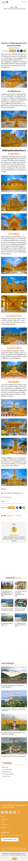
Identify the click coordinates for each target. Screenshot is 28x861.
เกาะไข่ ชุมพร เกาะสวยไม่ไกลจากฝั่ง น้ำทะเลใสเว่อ (7, 609)
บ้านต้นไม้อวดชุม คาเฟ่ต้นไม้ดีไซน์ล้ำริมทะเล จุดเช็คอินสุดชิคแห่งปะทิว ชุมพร (7, 593)
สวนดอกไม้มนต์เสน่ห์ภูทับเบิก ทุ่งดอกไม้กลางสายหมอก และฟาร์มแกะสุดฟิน (13, 733)
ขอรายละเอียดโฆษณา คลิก (9, 839)
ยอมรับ (14, 859)
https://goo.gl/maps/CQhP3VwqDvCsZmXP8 (13, 503)
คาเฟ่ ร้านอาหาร (5, 824)
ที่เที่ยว (16, 7)
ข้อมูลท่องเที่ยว (4, 819)
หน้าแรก (12, 7)
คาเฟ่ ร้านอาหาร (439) (7, 774)
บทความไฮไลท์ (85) (7, 769)
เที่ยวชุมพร (10, 516)
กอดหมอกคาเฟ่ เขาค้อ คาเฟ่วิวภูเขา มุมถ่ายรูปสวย (13, 756)
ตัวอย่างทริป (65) (6, 772)
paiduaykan (14, 535)
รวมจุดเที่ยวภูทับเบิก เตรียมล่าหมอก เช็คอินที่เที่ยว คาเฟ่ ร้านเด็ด (13, 710)
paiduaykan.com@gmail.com (14, 835)
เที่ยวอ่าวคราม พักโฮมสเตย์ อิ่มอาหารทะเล (20, 609)
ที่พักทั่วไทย (4, 827)
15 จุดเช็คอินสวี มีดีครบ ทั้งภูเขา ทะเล (7, 624)
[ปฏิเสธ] (26, 856)
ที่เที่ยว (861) (5, 767)
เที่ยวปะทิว (18, 516)
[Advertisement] (14, 26)
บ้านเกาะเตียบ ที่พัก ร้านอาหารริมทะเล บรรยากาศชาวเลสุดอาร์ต (21, 593)
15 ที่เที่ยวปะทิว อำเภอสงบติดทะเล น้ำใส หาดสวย (20, 625)
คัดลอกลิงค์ (13, 50)
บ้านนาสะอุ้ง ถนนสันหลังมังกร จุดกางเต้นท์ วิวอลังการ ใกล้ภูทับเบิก (12, 686)
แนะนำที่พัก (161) (6, 776)
